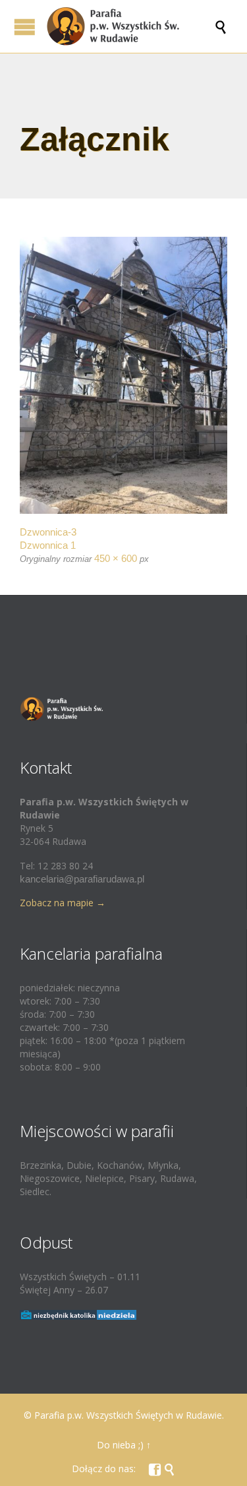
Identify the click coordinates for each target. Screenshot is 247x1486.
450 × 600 (115, 558)
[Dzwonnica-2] (123, 375)
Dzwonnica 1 (48, 545)
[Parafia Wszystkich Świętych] (130, 26)
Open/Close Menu (24, 26)
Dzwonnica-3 (48, 532)
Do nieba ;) (120, 1445)
